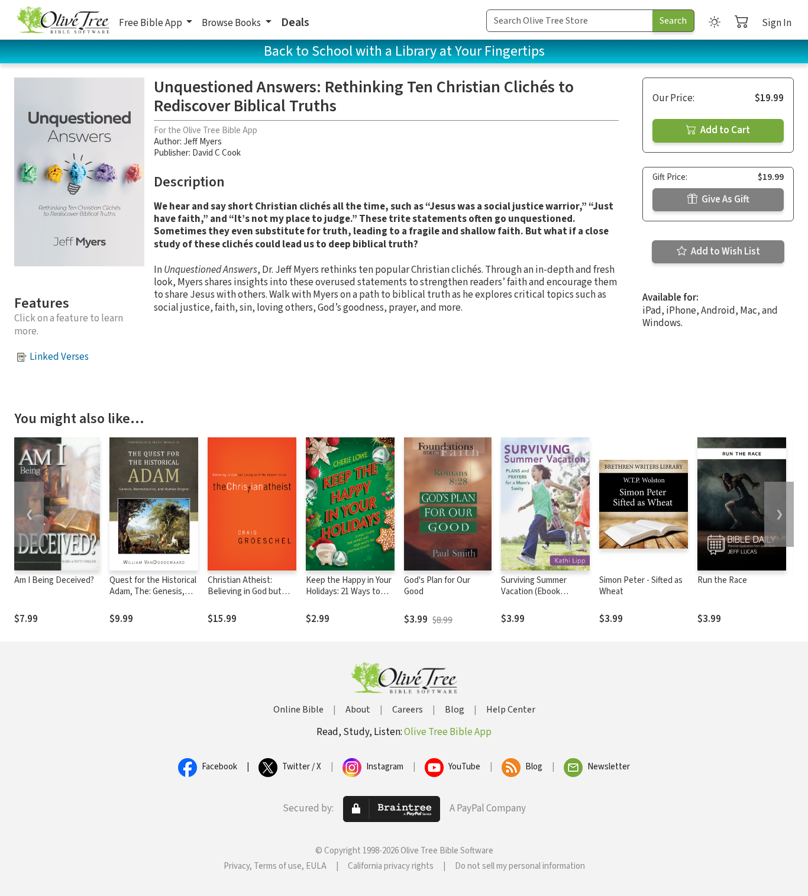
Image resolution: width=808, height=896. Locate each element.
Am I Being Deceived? (54, 580)
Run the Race (722, 580)
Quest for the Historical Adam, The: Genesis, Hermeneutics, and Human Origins (152, 597)
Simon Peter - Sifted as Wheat (641, 586)
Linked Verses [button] (59, 357)
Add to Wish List (724, 251)
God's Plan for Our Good (437, 586)
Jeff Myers (202, 142)
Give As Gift (724, 199)
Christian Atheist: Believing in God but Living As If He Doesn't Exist (250, 597)
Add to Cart (724, 130)
